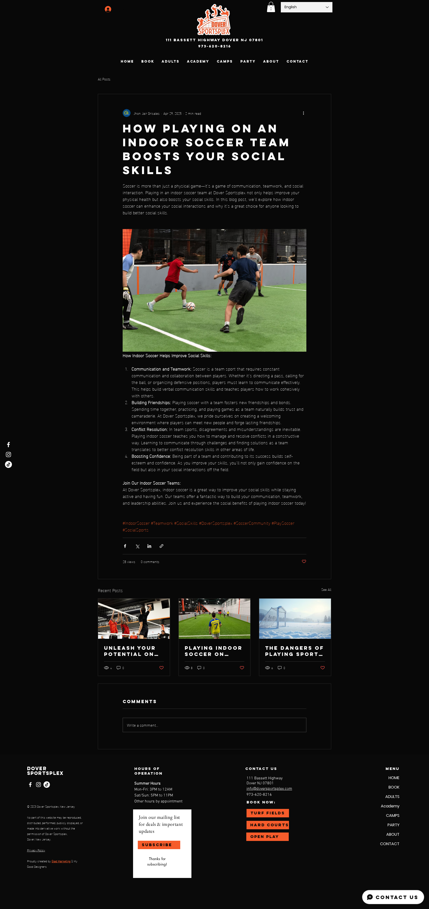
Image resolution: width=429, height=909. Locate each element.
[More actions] (303, 113)
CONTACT (389, 844)
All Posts (104, 78)
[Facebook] (8, 444)
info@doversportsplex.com (269, 788)
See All (326, 589)
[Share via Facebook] (125, 546)
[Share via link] (161, 546)
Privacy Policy (36, 850)
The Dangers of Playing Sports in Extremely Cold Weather (294, 651)
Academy (390, 806)
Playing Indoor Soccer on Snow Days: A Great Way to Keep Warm (214, 651)
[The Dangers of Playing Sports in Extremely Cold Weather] (295, 619)
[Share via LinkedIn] (149, 546)
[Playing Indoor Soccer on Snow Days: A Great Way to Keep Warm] (214, 619)
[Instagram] (8, 454)
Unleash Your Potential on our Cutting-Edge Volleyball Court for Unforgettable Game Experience (133, 651)
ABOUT (392, 834)
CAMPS (392, 815)
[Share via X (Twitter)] (137, 546)
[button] (271, 7)
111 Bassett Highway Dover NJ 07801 (214, 40)
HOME (394, 778)
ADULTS (392, 796)
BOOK (394, 787)
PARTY (393, 825)
